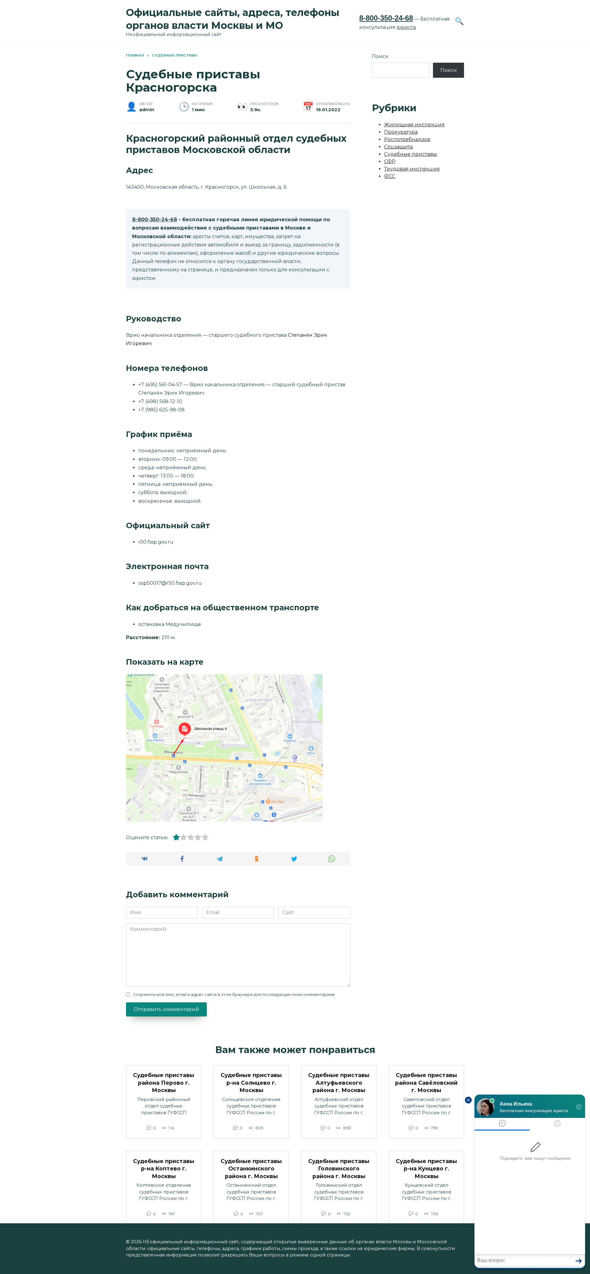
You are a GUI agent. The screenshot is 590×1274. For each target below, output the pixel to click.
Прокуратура (401, 132)
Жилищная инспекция (414, 125)
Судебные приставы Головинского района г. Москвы (338, 1168)
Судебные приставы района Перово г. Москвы (163, 1082)
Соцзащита (398, 147)
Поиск (380, 56)
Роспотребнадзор (407, 139)
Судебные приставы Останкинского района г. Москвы (251, 1168)
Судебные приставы (410, 154)
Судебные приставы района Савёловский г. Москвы (426, 1082)
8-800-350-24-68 (386, 18)
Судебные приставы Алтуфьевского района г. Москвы (338, 1082)
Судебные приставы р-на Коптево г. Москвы (163, 1168)
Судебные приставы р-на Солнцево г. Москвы (251, 1082)
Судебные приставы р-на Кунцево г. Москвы (426, 1168)
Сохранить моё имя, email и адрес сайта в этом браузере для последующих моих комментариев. (234, 994)
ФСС (389, 176)
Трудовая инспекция (412, 169)
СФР (389, 161)
